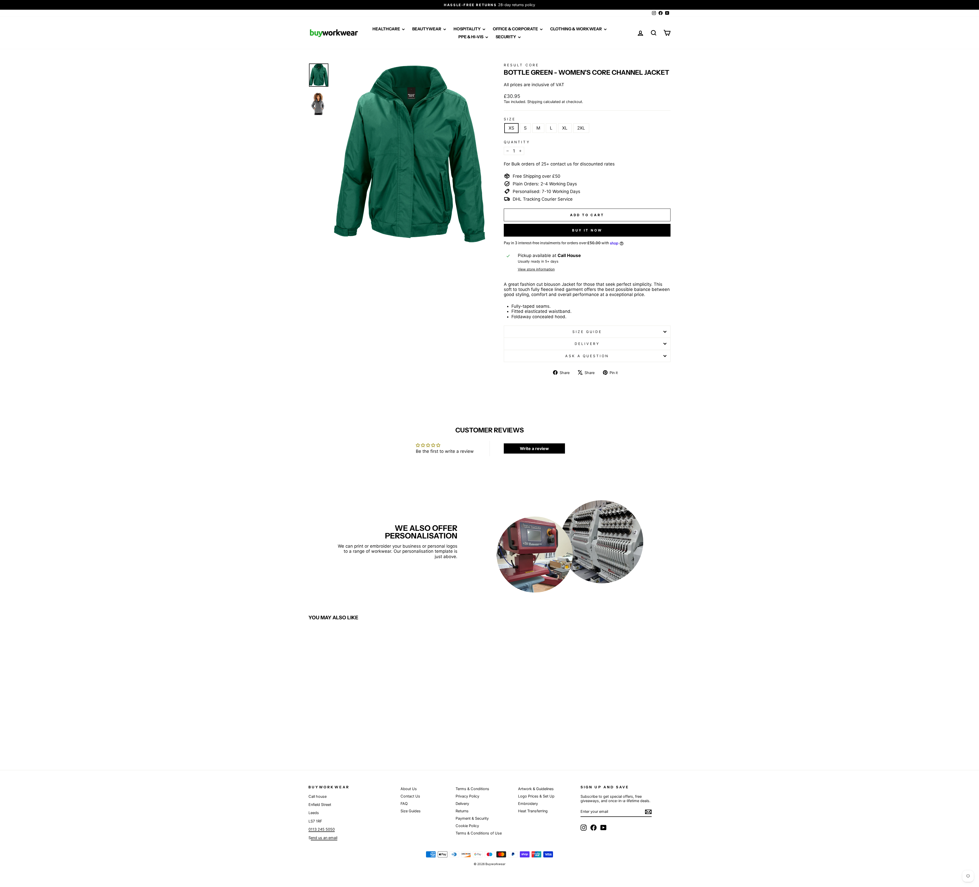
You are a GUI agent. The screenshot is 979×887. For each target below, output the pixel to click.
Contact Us (410, 796)
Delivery (587, 344)
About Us (409, 789)
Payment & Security (472, 818)
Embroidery (528, 803)
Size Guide (587, 332)
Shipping (534, 101)
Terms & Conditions (472, 789)
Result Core (521, 65)
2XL (581, 128)
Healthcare (386, 28)
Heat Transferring (533, 811)
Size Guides (411, 811)
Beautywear (427, 28)
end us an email (324, 837)
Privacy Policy (467, 796)
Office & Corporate (516, 28)
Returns (462, 811)
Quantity (517, 142)
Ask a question (587, 356)
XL (565, 128)
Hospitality (467, 28)
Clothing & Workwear (576, 28)
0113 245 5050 (321, 829)
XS (511, 128)
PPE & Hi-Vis (471, 36)
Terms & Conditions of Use (479, 833)
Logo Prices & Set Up (536, 796)
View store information (536, 269)
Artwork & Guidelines (536, 789)
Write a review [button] (534, 448)
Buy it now (587, 230)
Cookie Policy (467, 826)
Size (510, 119)
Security (506, 36)
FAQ (404, 803)
